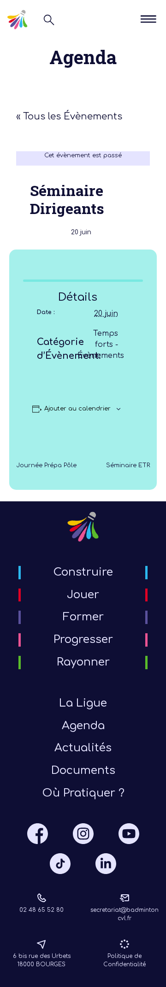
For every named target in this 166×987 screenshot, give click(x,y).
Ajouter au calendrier (77, 408)
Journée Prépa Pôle (46, 465)
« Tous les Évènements (69, 116)
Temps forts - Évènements (100, 344)
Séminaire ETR (128, 465)
